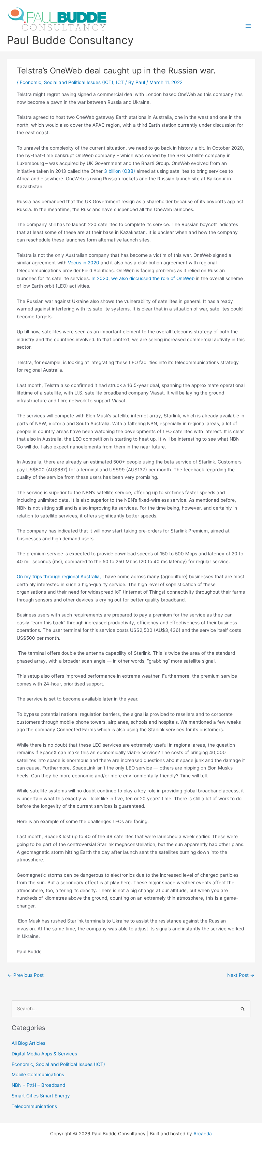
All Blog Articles (28, 1043)
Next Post (240, 975)
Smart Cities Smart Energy (41, 1095)
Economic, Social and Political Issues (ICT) (66, 82)
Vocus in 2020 (83, 262)
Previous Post (26, 975)
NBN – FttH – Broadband (38, 1085)
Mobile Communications (38, 1074)
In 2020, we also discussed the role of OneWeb (142, 278)
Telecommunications (34, 1106)
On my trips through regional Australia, (59, 576)
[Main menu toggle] (249, 26)
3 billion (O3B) (119, 171)
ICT (120, 82)
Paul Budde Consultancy (70, 40)
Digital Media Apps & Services (44, 1053)
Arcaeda (202, 1133)
